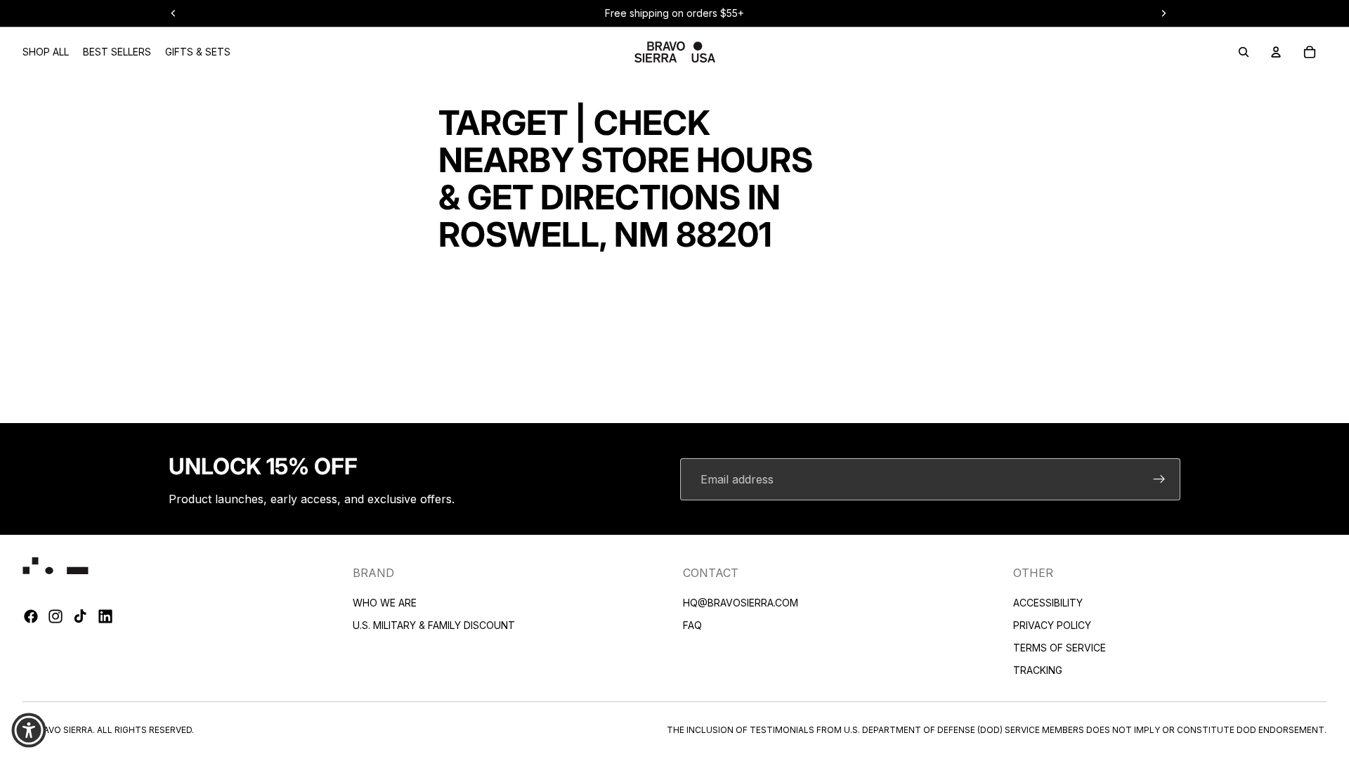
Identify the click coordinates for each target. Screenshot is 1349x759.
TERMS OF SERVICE (1059, 648)
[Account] (1276, 52)
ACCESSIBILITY (1048, 603)
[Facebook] (30, 617)
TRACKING (1037, 670)
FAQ (692, 625)
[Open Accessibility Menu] (28, 730)
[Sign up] (1159, 479)
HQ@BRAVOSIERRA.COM (740, 603)
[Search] (1243, 52)
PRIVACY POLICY (1052, 625)
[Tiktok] (80, 617)
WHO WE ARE (385, 603)
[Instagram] (55, 617)
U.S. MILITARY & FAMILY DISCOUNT (434, 625)
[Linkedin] (105, 617)
